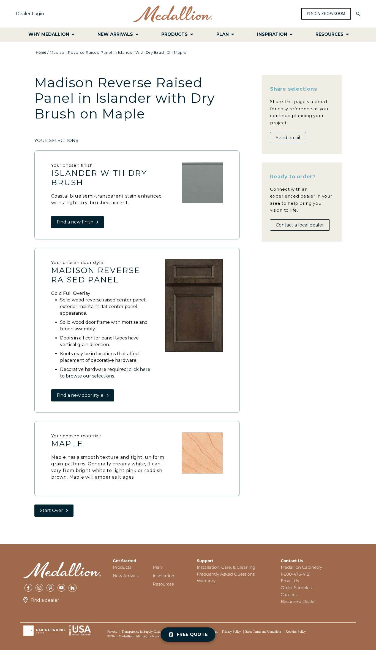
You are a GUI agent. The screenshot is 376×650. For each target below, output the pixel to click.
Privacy (112, 631)
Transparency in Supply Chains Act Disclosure (152, 631)
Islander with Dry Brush (99, 177)
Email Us (290, 580)
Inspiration (163, 575)
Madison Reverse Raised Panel (95, 275)
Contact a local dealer (300, 225)
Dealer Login (30, 13)
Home (41, 52)
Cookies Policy (296, 631)
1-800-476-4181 (295, 574)
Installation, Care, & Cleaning (226, 567)
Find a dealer (45, 600)
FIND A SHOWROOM (326, 14)
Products (122, 567)
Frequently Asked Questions (226, 574)
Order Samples (296, 587)
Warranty (206, 580)
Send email (288, 137)
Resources (163, 584)
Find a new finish (75, 222)
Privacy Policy (231, 631)
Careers (288, 594)
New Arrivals (125, 575)
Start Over (51, 510)
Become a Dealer (298, 601)
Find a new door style (80, 395)
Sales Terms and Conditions (263, 631)
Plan (157, 567)
